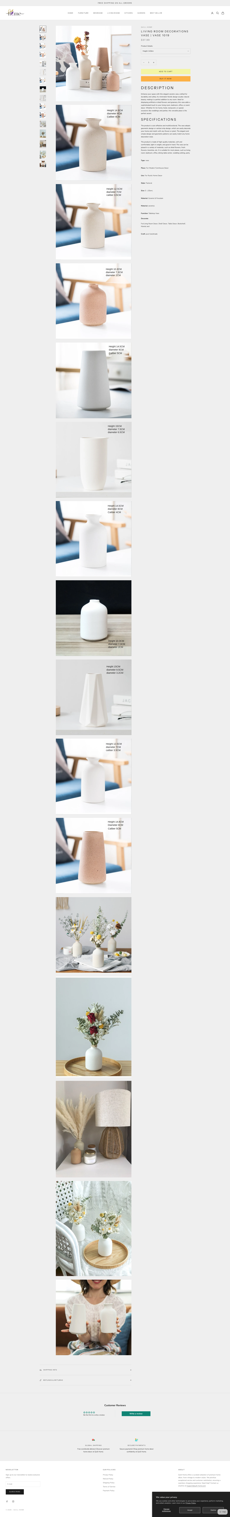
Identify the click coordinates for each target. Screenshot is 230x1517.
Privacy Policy (108, 1475)
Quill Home (146, 27)
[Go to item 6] (43, 72)
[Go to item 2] (43, 37)
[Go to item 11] (43, 115)
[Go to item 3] (43, 46)
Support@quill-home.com (196, 1486)
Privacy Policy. (191, 1503)
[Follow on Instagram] (13, 1501)
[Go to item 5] (43, 63)
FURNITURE (83, 13)
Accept (189, 1510)
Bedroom (98, 13)
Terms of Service (109, 1487)
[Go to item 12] (43, 124)
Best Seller (156, 13)
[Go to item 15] (43, 154)
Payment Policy (108, 1490)
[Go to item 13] (43, 133)
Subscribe (14, 1492)
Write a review (136, 1413)
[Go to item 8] (43, 89)
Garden (141, 13)
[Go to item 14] (43, 144)
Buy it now (166, 79)
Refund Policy (108, 1479)
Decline (213, 1510)
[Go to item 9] (43, 98)
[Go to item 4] (43, 55)
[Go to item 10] (43, 106)
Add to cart (165, 71)
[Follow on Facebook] (7, 1501)
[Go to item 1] (43, 29)
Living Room (113, 13)
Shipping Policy (108, 1483)
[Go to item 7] (43, 80)
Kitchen (129, 13)
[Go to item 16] (43, 164)
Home (70, 13)
